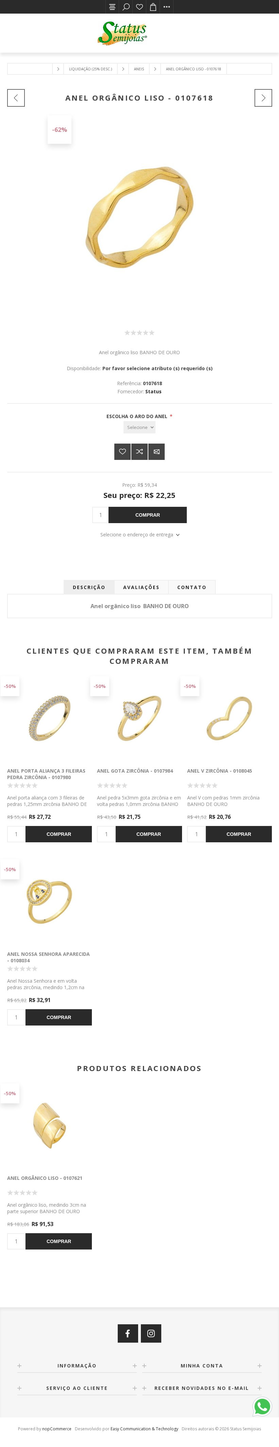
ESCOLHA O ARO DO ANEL (137, 416)
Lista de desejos (139, 7)
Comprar (147, 515)
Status (153, 391)
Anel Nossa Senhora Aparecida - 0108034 (48, 957)
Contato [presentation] (192, 587)
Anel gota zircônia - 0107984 (135, 771)
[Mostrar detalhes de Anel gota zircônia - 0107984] (139, 718)
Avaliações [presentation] (141, 587)
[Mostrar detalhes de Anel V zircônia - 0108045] (229, 718)
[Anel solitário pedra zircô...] (16, 98)
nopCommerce (56, 1429)
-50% (10, 686)
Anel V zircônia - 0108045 (219, 771)
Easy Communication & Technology (144, 1429)
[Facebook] (128, 1333)
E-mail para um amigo (156, 452)
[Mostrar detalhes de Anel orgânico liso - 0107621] (49, 1125)
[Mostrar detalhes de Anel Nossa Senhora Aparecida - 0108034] (49, 901)
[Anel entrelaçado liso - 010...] (263, 98)
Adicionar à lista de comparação (139, 452)
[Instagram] (151, 1333)
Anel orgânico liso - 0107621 (44, 1178)
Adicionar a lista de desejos (122, 452)
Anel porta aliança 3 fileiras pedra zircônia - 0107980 (46, 774)
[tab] (89, 587)
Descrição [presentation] (89, 587)
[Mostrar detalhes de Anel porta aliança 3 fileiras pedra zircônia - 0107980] (49, 718)
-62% (59, 129)
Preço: (129, 485)
